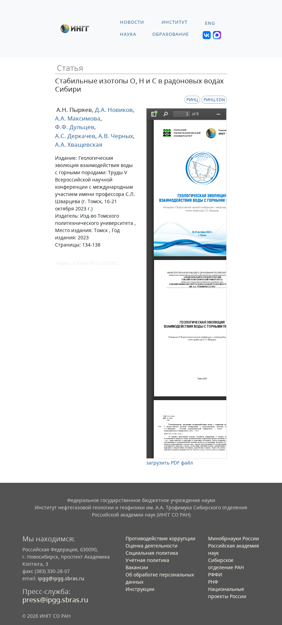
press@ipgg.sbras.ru (55, 599)
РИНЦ (192, 100)
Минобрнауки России (233, 538)
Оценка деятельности (151, 545)
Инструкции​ (140, 589)
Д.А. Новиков (113, 110)
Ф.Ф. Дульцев (74, 127)
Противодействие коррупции (160, 538)
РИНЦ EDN (214, 100)
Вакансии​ (137, 567)
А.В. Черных (115, 136)
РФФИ (215, 574)
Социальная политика (152, 553)
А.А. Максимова (77, 118)
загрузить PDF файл (169, 462)
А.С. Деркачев (75, 136)
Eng (210, 23)
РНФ (213, 582)
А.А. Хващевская (78, 144)
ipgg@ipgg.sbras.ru (61, 578)
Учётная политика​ (147, 560)
